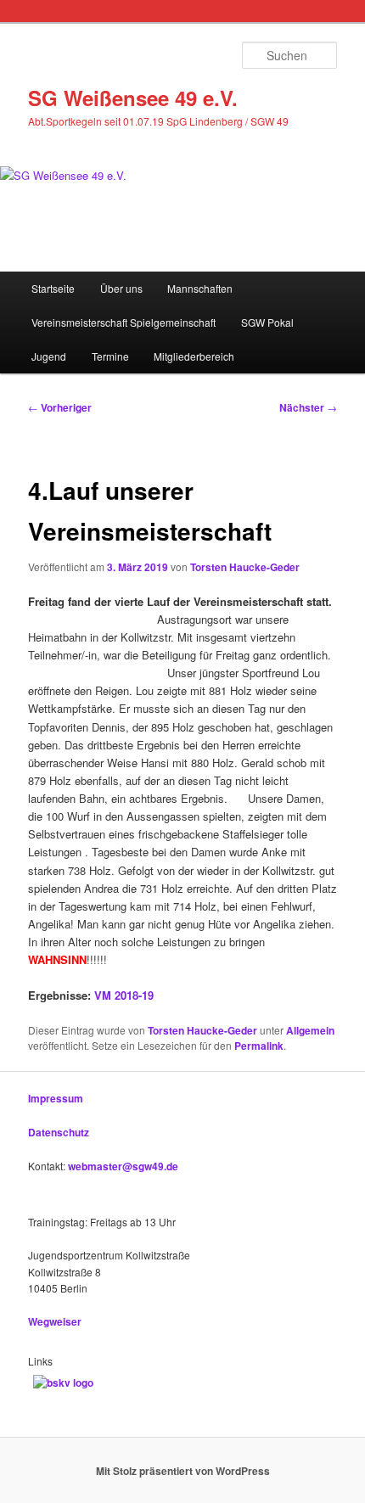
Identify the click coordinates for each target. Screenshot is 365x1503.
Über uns (121, 288)
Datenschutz (58, 1132)
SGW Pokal (267, 322)
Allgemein (310, 1030)
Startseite (53, 288)
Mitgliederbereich (194, 356)
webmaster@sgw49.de (123, 1166)
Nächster (308, 407)
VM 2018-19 (124, 995)
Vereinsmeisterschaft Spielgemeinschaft (123, 322)
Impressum (55, 1098)
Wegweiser (54, 1321)
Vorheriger (60, 407)
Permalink (259, 1045)
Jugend (48, 356)
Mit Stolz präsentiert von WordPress (183, 1470)
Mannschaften (200, 288)
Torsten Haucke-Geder (245, 567)
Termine (110, 356)
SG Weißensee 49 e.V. (133, 97)
